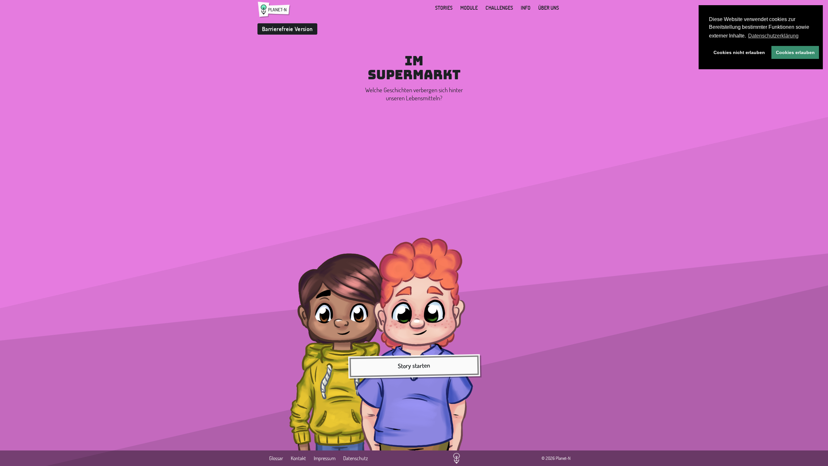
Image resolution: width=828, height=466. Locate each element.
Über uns (548, 8)
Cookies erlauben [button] (795, 52)
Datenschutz (355, 458)
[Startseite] (274, 9)
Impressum (324, 458)
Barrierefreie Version (287, 29)
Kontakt (298, 458)
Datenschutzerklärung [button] (773, 36)
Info (525, 8)
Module (469, 8)
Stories (443, 8)
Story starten (414, 365)
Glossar (276, 458)
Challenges (499, 8)
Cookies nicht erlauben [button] (739, 52)
